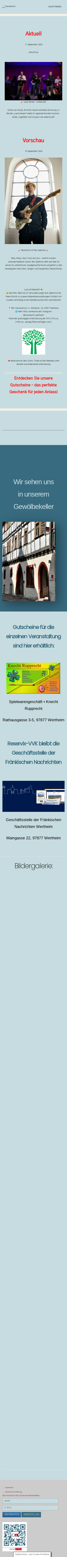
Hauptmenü (55, 7)
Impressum (9, 1487)
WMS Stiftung (52, 318)
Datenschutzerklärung (13, 1492)
